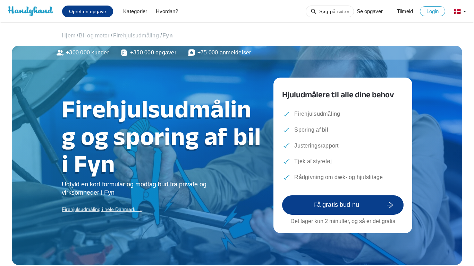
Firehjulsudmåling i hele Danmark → (102, 209)
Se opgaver (370, 11)
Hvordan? (167, 11)
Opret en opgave (87, 11)
